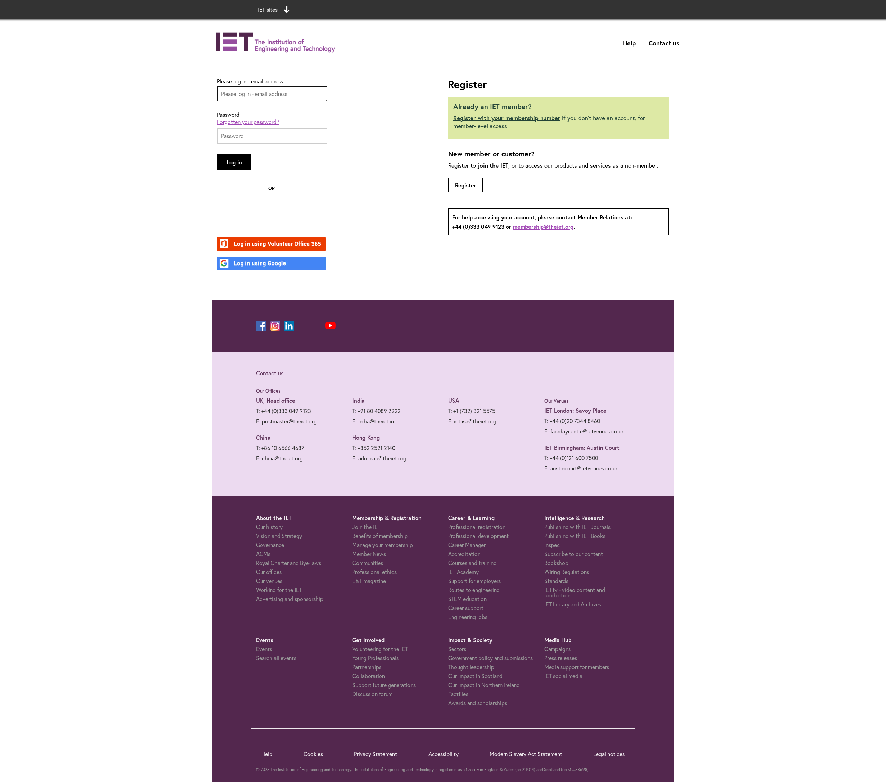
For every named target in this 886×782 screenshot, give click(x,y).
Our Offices (268, 391)
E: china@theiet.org (279, 458)
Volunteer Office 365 (267, 244)
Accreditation (464, 553)
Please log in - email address (250, 81)
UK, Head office (275, 400)
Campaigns (557, 649)
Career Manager (467, 544)
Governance (270, 544)
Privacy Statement (375, 753)
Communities (367, 562)
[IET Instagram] (275, 326)
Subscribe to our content (573, 553)
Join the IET (366, 526)
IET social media (563, 676)
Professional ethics (374, 571)
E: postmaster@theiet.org (286, 421)
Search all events (276, 658)
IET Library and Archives (572, 604)
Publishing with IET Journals (577, 526)
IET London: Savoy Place (575, 410)
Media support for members (576, 667)
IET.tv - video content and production (574, 592)
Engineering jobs (467, 616)
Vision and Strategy (279, 535)
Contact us (664, 43)
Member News (369, 553)
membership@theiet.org (543, 226)
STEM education (467, 598)
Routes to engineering (474, 589)
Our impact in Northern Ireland (484, 685)
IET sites (268, 9)
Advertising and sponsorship (289, 598)
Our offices (269, 571)
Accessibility (443, 753)
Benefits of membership (380, 535)
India (358, 400)
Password (228, 114)
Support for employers (474, 580)
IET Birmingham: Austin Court (582, 447)
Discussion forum (372, 694)
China (263, 437)
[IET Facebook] (261, 326)
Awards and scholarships (477, 703)
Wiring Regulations (566, 571)
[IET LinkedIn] (289, 326)
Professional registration (476, 526)
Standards (556, 580)
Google (250, 264)
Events (264, 649)
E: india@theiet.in (373, 421)
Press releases (560, 658)
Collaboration (368, 676)
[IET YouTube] (330, 327)
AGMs (263, 553)
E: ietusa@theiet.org (472, 421)
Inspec (552, 544)
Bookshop (556, 562)
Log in (234, 162)
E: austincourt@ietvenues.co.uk (581, 468)
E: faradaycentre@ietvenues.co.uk (584, 431)
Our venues (269, 580)
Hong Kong (366, 437)
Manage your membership (382, 544)
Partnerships (366, 667)
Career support (465, 607)
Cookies (313, 753)
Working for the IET (279, 589)
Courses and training (472, 562)
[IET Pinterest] (303, 326)
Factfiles (458, 694)
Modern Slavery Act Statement (526, 753)
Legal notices (609, 753)
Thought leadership (471, 667)
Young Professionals (375, 658)
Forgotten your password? (248, 121)
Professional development (478, 535)
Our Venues (556, 401)
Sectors (457, 649)
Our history (269, 526)
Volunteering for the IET (380, 649)
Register (465, 185)
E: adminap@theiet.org (379, 458)
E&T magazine (369, 580)
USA (453, 400)
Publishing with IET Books (574, 535)
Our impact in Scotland (475, 676)
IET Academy (463, 571)
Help (629, 43)
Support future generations (384, 685)
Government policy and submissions (490, 658)
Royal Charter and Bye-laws (288, 562)
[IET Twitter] (316, 326)
